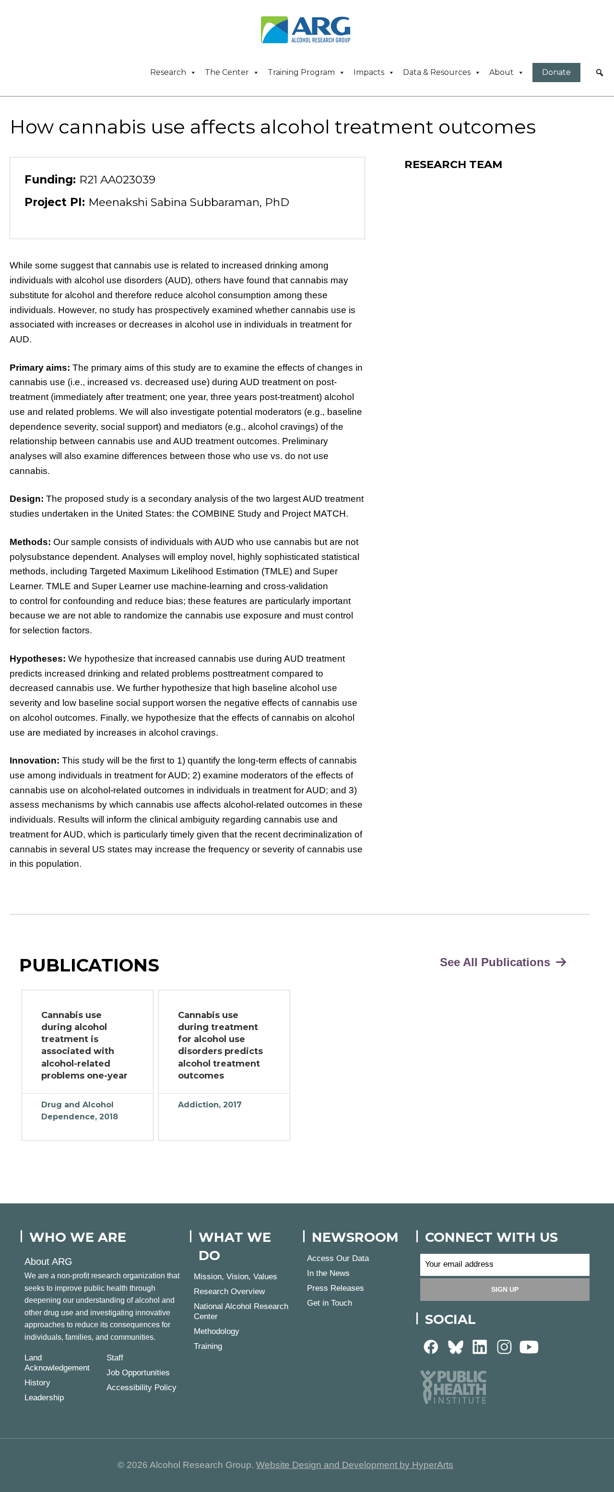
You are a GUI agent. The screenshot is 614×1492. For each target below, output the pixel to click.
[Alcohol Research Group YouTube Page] (529, 1346)
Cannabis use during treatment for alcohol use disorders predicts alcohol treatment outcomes (220, 1045)
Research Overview (229, 1291)
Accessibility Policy (141, 1387)
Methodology (216, 1331)
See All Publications (497, 962)
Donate (556, 72)
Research (168, 72)
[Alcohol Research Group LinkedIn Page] (480, 1346)
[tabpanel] (87, 1065)
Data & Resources (437, 72)
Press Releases (335, 1288)
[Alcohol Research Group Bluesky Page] (456, 1346)
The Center (227, 72)
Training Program (301, 72)
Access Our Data (338, 1258)
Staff (114, 1357)
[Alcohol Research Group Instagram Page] (505, 1346)
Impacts (369, 72)
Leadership (44, 1397)
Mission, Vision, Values (235, 1276)
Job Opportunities (138, 1372)
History (37, 1382)
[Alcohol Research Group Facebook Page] (431, 1346)
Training (208, 1346)
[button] (600, 73)
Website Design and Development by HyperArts (354, 1465)
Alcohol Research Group (309, 30)
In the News (328, 1273)
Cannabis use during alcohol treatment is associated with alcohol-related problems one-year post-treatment (84, 1047)
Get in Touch (329, 1303)
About (501, 72)
